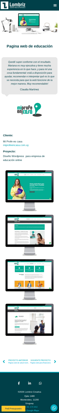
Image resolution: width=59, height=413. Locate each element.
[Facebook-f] (19, 383)
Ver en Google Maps (29, 410)
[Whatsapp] (40, 383)
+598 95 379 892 (29, 407)
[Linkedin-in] (29, 383)
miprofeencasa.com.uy (16, 145)
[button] (54, 5)
